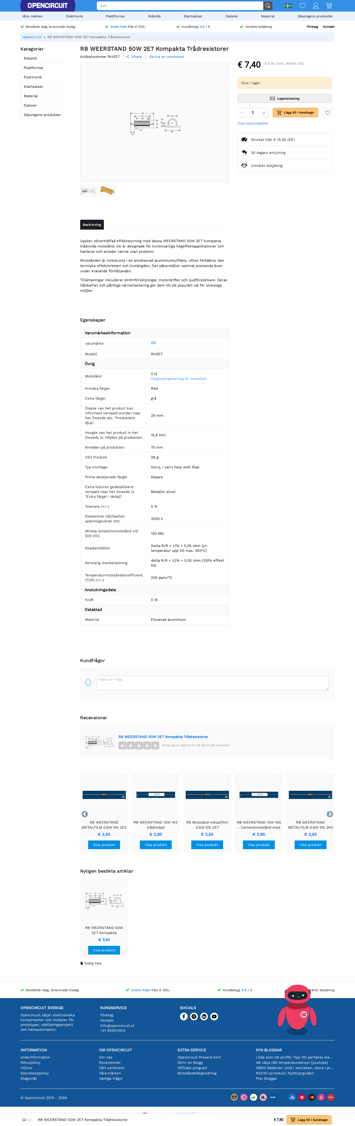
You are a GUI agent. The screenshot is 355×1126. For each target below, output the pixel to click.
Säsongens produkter (315, 16)
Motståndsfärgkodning (197, 1073)
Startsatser (193, 16)
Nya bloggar (269, 1050)
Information (34, 1050)
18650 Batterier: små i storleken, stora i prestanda (295, 1068)
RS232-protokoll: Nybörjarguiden (285, 1073)
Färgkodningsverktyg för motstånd (178, 379)
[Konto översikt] (312, 6)
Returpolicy (31, 1062)
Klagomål (29, 1078)
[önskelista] (298, 6)
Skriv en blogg (190, 1062)
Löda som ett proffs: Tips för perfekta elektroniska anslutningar (295, 1057)
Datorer (232, 16)
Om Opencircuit (115, 1050)
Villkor (26, 1068)
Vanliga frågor (111, 1078)
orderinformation (35, 1057)
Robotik (154, 16)
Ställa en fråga (110, 679)
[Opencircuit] (47, 6)
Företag (312, 26)
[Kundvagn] (325, 6)
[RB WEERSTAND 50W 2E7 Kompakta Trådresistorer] (88, 191)
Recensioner (110, 1062)
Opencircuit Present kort (199, 1057)
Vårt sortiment (111, 1068)
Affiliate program (192, 1068)
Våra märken (32, 16)
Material (268, 16)
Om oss (105, 1057)
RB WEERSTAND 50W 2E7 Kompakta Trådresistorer (163, 737)
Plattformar (115, 16)
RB (153, 343)
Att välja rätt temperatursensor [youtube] (292, 1062)
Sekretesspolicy (35, 1073)
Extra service (192, 1050)
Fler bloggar (266, 1078)
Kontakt (328, 26)
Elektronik (74, 16)
